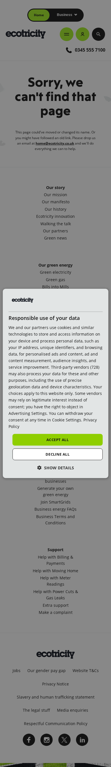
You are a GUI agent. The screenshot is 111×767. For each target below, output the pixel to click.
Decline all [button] (57, 454)
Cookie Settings (66, 419)
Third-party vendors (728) (75, 367)
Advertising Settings (28, 413)
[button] (55, 467)
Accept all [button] (57, 439)
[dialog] (55, 383)
